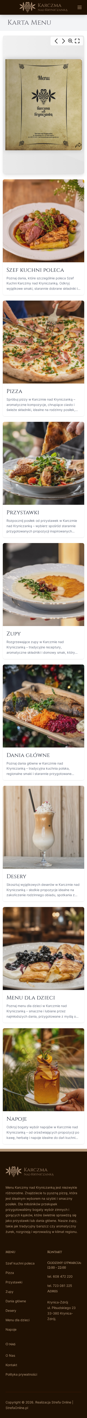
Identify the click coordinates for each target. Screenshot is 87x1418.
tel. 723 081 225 (59, 1286)
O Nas (10, 1355)
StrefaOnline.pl (17, 1408)
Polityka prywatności (21, 1374)
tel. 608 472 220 (60, 1276)
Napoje (11, 1329)
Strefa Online (61, 1402)
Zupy (9, 1292)
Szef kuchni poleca (20, 1263)
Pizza (10, 1273)
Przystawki (14, 1282)
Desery (11, 1310)
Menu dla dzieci (17, 1320)
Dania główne (16, 1301)
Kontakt (11, 1365)
